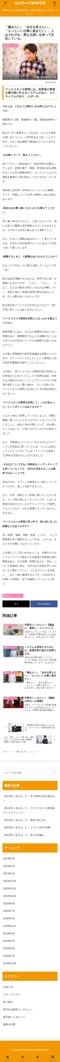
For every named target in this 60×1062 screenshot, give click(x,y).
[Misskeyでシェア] (50, 870)
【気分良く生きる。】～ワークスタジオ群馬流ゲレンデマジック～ (29, 810)
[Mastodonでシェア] (23, 870)
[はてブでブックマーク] (36, 878)
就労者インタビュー (14, 595)
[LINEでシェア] (50, 878)
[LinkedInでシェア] (30, 887)
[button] (54, 772)
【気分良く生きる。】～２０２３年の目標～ (27, 827)
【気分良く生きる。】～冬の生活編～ (24, 835)
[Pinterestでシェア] (16, 887)
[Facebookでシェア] (10, 878)
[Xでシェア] (10, 870)
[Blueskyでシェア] (36, 870)
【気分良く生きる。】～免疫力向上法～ (25, 820)
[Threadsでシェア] (23, 878)
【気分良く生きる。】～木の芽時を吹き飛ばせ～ (29, 798)
